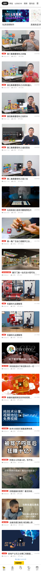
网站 (11, 3)
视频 (25, 3)
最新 (5, 3)
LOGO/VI (18, 3)
